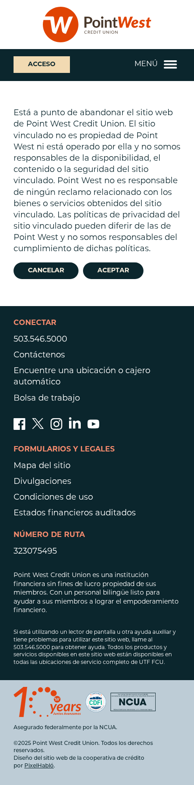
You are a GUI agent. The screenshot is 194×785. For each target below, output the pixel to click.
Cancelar (46, 270)
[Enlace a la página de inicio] (97, 24)
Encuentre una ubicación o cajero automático (82, 377)
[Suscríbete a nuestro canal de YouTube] (93, 428)
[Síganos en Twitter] (38, 428)
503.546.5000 (40, 340)
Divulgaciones (42, 482)
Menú (146, 64)
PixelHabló (39, 766)
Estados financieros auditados (75, 514)
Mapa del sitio (42, 466)
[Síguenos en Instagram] (56, 428)
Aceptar (113, 270)
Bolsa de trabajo (47, 399)
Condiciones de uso (53, 498)
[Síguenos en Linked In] (75, 427)
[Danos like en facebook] (19, 428)
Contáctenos (39, 356)
